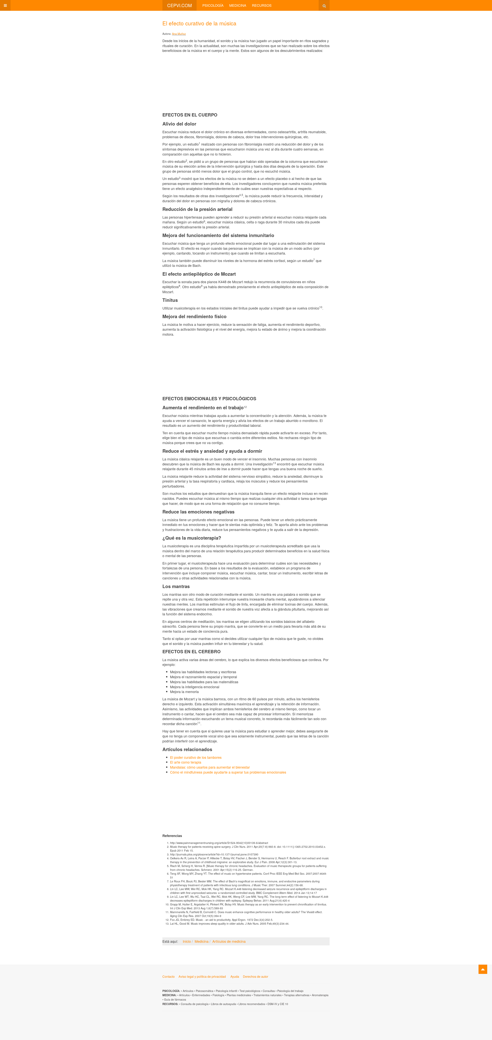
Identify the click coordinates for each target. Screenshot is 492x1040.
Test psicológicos (249, 991)
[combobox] (324, 5)
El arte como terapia (185, 762)
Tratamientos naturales (267, 995)
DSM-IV (272, 1004)
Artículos (188, 991)
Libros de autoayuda (223, 1004)
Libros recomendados (252, 1004)
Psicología (213, 5)
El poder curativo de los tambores (196, 757)
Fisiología (218, 995)
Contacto (168, 976)
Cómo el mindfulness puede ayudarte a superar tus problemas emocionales (228, 772)
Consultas (269, 991)
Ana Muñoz (179, 34)
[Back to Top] (483, 969)
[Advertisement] (246, 82)
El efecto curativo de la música (199, 23)
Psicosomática (204, 991)
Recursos (262, 5)
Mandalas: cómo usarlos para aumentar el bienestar (210, 767)
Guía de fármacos (175, 999)
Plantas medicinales (239, 995)
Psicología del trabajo (290, 991)
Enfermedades (201, 995)
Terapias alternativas (296, 995)
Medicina (237, 5)
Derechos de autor (255, 976)
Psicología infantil (226, 991)
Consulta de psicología (195, 1004)
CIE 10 (284, 1004)
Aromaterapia (320, 995)
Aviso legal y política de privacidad (202, 976)
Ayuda (234, 976)
